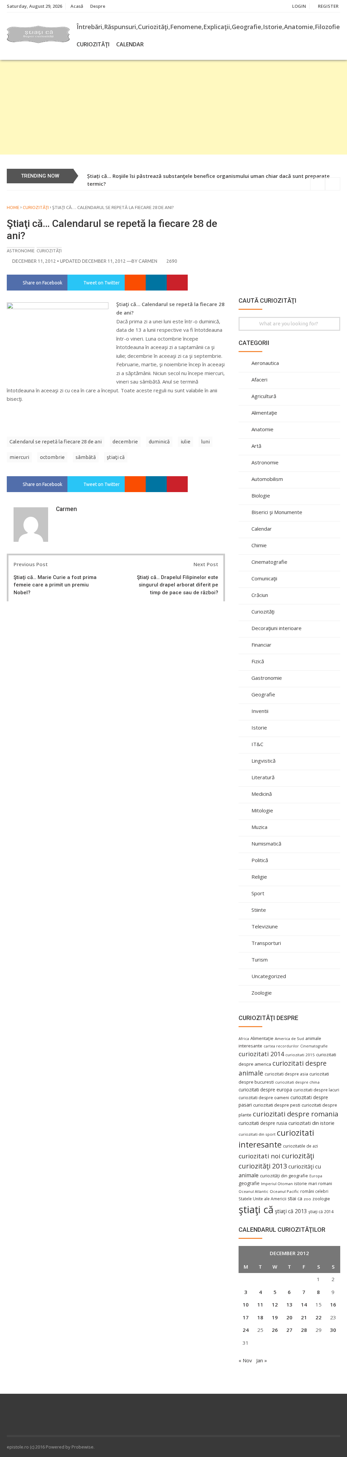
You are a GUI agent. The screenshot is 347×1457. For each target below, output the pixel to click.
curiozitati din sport (257, 1134)
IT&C (257, 744)
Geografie (263, 694)
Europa (315, 1176)
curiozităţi (298, 1155)
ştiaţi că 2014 (320, 1211)
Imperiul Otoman (277, 1183)
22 (318, 1317)
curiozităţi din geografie (284, 1176)
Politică (259, 860)
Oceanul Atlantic (253, 1191)
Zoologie (261, 992)
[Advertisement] (173, 107)
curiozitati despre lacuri (316, 1089)
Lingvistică (263, 760)
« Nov (245, 1360)
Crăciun (259, 595)
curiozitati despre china (297, 1082)
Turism (259, 959)
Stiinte (258, 909)
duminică (159, 441)
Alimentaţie (264, 412)
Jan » (261, 1360)
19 (275, 1317)
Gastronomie (266, 677)
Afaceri (259, 379)
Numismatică (266, 843)
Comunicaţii (264, 578)
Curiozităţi (93, 44)
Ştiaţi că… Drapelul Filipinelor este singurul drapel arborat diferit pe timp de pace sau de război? (177, 585)
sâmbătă (86, 457)
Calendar (130, 44)
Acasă (76, 6)
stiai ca (295, 1198)
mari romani (320, 1183)
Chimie (259, 545)
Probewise (83, 1447)
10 (246, 1304)
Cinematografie (269, 561)
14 (304, 1304)
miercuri (19, 457)
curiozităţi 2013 (263, 1166)
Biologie (260, 495)
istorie (300, 1183)
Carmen (148, 261)
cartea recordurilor (281, 1046)
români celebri (314, 1191)
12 (275, 1304)
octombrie (52, 457)
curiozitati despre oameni (264, 1098)
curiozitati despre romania (295, 1113)
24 (246, 1329)
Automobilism (267, 479)
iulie (185, 441)
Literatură (262, 777)
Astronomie (21, 250)
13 (289, 1304)
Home (13, 207)
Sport (257, 893)
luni (205, 441)
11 (260, 1304)
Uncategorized (268, 976)
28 (304, 1329)
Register (328, 6)
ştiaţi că (116, 457)
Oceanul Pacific (284, 1191)
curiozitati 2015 (300, 1054)
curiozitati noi (259, 1156)
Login (299, 6)
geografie (249, 1183)
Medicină (261, 793)
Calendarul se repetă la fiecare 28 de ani (55, 441)
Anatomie (262, 429)
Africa (244, 1038)
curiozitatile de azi (300, 1146)
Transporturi (266, 943)
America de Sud (289, 1038)
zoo (307, 1198)
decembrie (125, 441)
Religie (259, 876)
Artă (256, 445)
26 (275, 1329)
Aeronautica (265, 363)
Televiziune (264, 926)
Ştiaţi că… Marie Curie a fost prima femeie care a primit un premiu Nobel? (55, 585)
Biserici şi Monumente (276, 512)
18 (260, 1317)
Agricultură (263, 396)
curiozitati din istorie (311, 1122)
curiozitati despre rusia (263, 1123)
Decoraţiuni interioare (276, 628)
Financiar (261, 644)
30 (333, 1329)
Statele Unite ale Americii (262, 1198)
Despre (97, 6)
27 (289, 1329)
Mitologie (262, 810)
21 (304, 1317)
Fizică (257, 661)
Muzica (259, 827)
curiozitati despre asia (286, 1074)
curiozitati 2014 (261, 1054)
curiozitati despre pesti (276, 1105)
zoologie (321, 1199)
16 (333, 1304)
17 (246, 1317)
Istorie (259, 727)
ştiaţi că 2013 (291, 1211)
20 (289, 1317)
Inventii (259, 711)
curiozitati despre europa (265, 1089)
